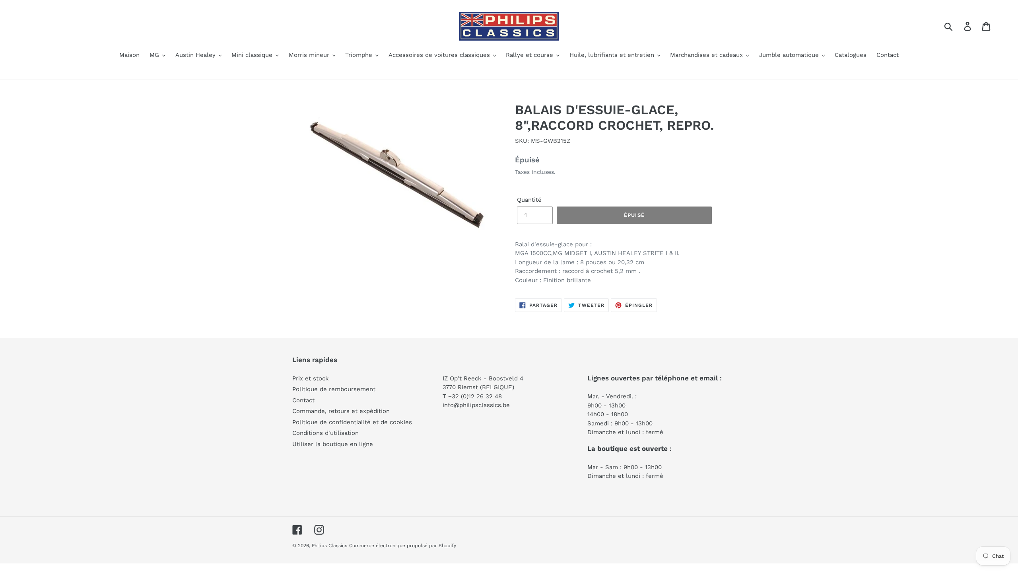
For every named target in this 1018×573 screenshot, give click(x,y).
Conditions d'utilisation (325, 433)
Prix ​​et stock (310, 378)
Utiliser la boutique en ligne (332, 444)
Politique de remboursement (333, 389)
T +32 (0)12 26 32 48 (472, 396)
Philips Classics (329, 545)
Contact (303, 400)
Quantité (529, 199)
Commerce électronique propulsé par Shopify (402, 545)
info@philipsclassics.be (476, 405)
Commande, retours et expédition (341, 411)
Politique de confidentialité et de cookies (352, 422)
